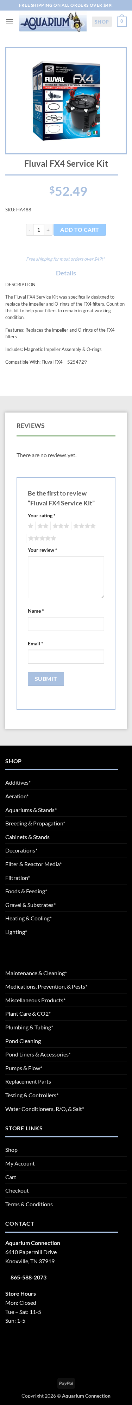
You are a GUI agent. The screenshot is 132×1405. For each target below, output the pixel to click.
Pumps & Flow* (23, 1068)
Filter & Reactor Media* (33, 864)
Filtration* (17, 877)
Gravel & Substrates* (30, 904)
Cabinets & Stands (27, 837)
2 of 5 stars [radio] (42, 526)
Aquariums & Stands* (31, 809)
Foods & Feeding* (26, 891)
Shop (102, 22)
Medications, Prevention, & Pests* (46, 986)
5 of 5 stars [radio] (41, 538)
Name (36, 611)
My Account (20, 1163)
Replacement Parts (28, 1081)
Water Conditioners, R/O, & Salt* (44, 1108)
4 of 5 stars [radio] (83, 526)
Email (35, 643)
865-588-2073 (28, 1277)
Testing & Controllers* (31, 1095)
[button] (9, 21)
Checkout (17, 1190)
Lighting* (16, 931)
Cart (10, 1177)
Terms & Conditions (29, 1204)
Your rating (42, 515)
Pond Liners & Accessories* (38, 1054)
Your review (42, 550)
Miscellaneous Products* (35, 1000)
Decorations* (21, 850)
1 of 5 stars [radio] (29, 526)
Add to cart (79, 229)
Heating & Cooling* (28, 918)
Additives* (18, 782)
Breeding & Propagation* (35, 823)
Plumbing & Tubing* (29, 1027)
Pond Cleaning (23, 1040)
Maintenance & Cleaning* (36, 973)
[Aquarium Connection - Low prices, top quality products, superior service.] (52, 21)
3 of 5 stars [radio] (59, 526)
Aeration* (17, 796)
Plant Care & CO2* (28, 1013)
